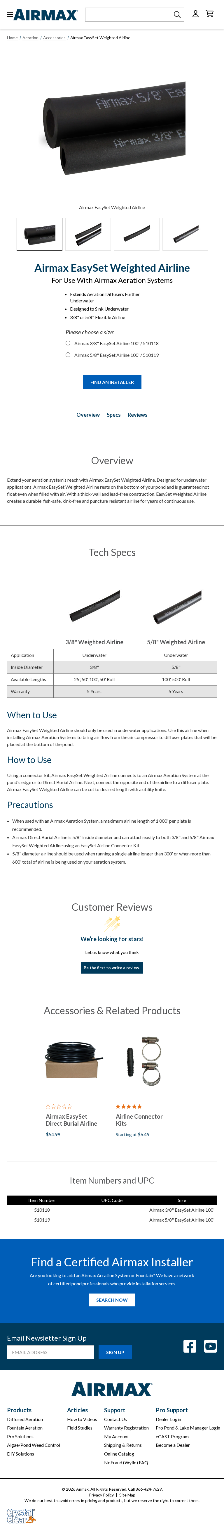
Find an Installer (112, 382)
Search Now (112, 1300)
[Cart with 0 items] (209, 14)
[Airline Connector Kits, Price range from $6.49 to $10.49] (143, 1061)
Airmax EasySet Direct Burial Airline (71, 1120)
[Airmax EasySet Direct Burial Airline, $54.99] (73, 1061)
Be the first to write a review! (112, 967)
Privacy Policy (101, 1494)
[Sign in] (195, 14)
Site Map (127, 1494)
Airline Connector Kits (139, 1120)
